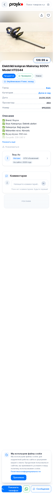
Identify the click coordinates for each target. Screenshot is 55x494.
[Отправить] (43, 183)
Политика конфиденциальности (26, 471)
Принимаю (18, 477)
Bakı (48, 88)
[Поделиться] (41, 15)
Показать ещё (8, 142)
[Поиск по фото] (48, 4)
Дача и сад (44, 93)
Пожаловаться (12, 147)
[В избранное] (48, 15)
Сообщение (42, 489)
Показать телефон (13, 489)
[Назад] (4, 4)
